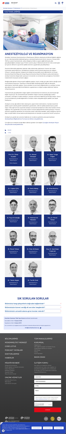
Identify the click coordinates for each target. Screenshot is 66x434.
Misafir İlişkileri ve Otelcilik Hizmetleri (14, 367)
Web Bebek (8, 381)
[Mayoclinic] (14, 3)
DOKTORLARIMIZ (12, 354)
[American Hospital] (6, 3)
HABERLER (9, 358)
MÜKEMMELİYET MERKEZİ (16, 342)
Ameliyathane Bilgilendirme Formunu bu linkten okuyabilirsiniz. (24, 119)
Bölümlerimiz (17, 8)
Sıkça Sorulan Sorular (10, 374)
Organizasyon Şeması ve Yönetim (43, 348)
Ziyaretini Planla (9, 372)
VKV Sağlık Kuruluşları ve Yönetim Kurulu (44, 346)
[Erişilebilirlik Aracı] (3, 430)
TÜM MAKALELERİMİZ (43, 339)
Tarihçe (36, 352)
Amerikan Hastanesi (8, 8)
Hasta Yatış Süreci (9, 369)
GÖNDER (47, 410)
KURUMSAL (39, 342)
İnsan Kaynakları (38, 353)
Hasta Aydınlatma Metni (41, 399)
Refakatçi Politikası (9, 370)
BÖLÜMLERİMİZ (11, 339)
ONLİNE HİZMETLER (13, 377)
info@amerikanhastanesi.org (32, 327)
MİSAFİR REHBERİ (12, 363)
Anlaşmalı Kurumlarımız (11, 365)
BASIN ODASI (39, 357)
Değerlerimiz (37, 345)
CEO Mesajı (37, 350)
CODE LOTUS (10, 346)
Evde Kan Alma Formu (10, 380)
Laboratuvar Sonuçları (10, 383)
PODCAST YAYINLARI (14, 350)
